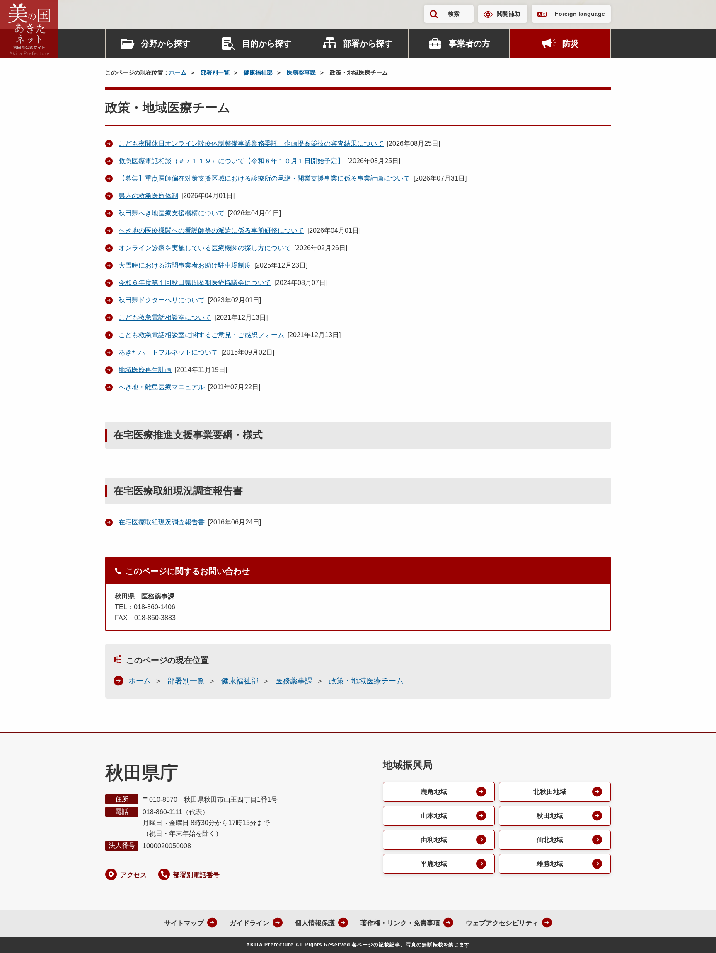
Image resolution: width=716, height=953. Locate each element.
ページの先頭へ (693, 935)
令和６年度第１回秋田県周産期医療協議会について (195, 282)
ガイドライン (249, 922)
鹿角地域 (434, 791)
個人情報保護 (315, 922)
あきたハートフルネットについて (168, 352)
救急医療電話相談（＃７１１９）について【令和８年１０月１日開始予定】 (231, 160)
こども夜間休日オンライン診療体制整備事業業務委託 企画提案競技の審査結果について (251, 143)
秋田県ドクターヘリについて (162, 300)
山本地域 (434, 815)
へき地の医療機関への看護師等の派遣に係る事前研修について (211, 230)
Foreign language (580, 13)
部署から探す (368, 43)
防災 (570, 43)
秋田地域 (550, 815)
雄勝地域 (550, 863)
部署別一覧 (215, 72)
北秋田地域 (549, 791)
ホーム (177, 72)
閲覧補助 (508, 13)
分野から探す (166, 43)
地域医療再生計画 (145, 369)
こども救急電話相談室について (165, 317)
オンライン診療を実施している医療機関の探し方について (205, 247)
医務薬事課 (301, 72)
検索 (454, 13)
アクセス (133, 874)
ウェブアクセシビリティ (502, 922)
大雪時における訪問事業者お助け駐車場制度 (185, 265)
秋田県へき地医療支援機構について (172, 213)
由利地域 (434, 839)
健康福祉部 (258, 72)
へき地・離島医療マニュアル (162, 387)
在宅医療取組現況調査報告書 (162, 522)
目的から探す (267, 43)
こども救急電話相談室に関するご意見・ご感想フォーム (201, 334)
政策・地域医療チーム (366, 681)
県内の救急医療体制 (148, 195)
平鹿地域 (434, 863)
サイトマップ (184, 922)
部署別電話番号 (196, 874)
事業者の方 (469, 43)
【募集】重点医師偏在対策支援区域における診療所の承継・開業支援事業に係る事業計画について (264, 178)
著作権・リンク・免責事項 (400, 922)
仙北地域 (550, 839)
